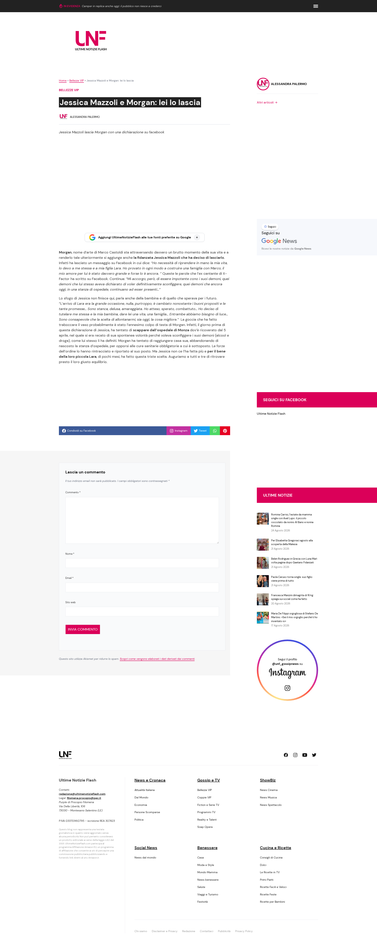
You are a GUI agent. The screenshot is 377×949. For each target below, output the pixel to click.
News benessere (208, 879)
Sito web (70, 602)
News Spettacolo (271, 805)
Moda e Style (205, 865)
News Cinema (269, 790)
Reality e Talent (207, 819)
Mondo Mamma (207, 872)
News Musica (268, 797)
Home (63, 80)
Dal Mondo (141, 797)
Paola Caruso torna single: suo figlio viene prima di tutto (291, 579)
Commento (73, 492)
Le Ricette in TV (270, 872)
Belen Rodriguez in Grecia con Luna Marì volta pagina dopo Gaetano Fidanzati (294, 560)
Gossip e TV (208, 780)
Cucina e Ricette (275, 847)
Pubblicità (224, 931)
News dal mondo (145, 857)
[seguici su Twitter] (314, 755)
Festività (202, 901)
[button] (315, 6)
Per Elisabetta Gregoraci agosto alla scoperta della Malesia (292, 542)
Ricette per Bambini (272, 901)
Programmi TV (206, 812)
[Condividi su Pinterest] (225, 431)
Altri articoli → (267, 102)
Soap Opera (205, 827)
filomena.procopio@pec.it (84, 798)
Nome (69, 553)
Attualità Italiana (145, 790)
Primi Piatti (266, 879)
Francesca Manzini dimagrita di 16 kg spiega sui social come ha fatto (292, 597)
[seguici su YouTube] (305, 755)
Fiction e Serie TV (208, 805)
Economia (141, 805)
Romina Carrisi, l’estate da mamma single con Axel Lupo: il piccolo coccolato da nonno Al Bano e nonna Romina (292, 520)
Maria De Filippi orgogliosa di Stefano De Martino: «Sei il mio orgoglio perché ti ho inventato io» (294, 617)
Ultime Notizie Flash (271, 414)
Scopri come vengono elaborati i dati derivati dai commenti (157, 659)
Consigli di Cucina (271, 857)
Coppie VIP (204, 797)
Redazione (188, 931)
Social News (146, 847)
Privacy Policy (244, 931)
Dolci (263, 865)
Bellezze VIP (76, 80)
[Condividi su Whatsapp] (215, 431)
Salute (201, 887)
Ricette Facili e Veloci (273, 887)
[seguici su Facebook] (286, 755)
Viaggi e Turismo (207, 894)
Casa (200, 857)
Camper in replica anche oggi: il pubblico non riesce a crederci (121, 6)
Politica (139, 819)
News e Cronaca (150, 780)
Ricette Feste (268, 894)
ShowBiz (268, 780)
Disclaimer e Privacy (165, 931)
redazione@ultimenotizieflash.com (82, 794)
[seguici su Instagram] (295, 755)
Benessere (207, 847)
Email (69, 578)
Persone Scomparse (147, 812)
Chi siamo (141, 931)
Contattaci (206, 931)
